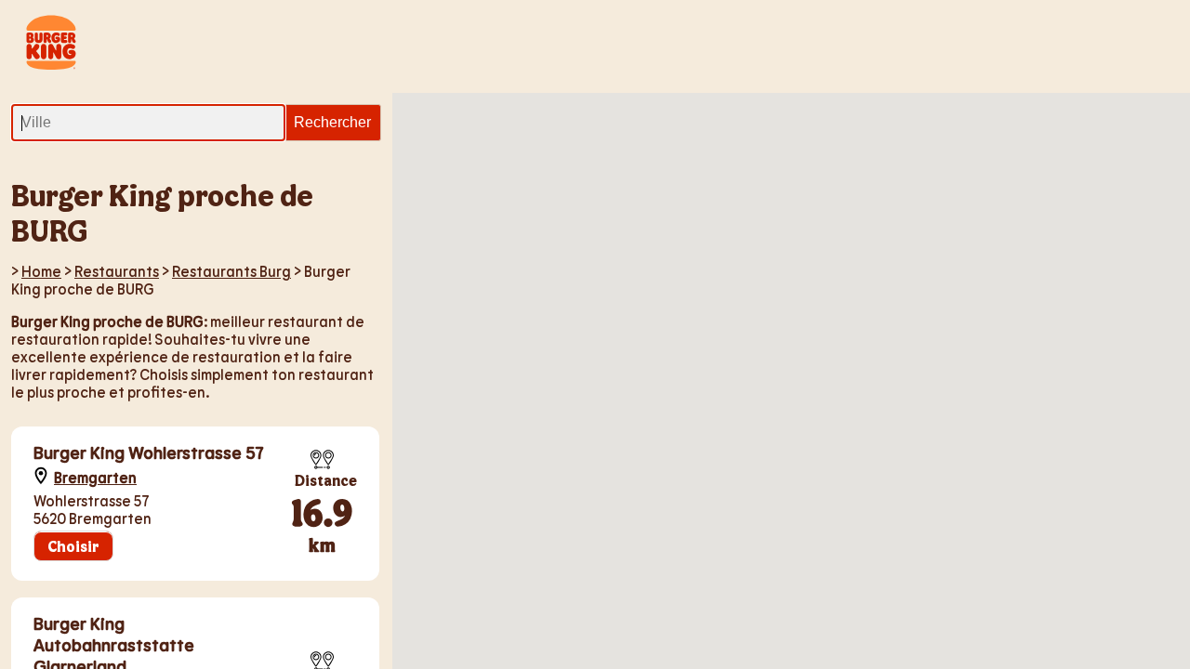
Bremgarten (95, 477)
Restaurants (116, 271)
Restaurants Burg (231, 271)
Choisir (73, 546)
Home (41, 271)
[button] (846, 468)
